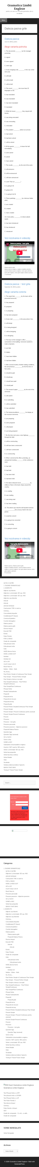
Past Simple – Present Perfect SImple (15, 676)
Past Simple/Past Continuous (12, 686)
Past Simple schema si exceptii (13, 679)
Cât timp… (7, 611)
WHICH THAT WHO (10, 767)
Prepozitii (6, 694)
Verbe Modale (8, 757)
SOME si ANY (8, 742)
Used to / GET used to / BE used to (14, 747)
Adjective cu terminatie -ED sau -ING (15, 593)
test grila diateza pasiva (25, 569)
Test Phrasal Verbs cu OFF (12, 1093)
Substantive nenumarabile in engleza (14, 744)
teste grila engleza (9, 272)
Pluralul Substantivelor (10, 691)
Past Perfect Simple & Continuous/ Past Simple (18, 674)
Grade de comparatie (10, 641)
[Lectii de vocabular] (19, 841)
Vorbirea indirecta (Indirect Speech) (14, 765)
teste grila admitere (27, 271)
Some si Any (7, 739)
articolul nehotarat (9, 606)
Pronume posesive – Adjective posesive (15, 727)
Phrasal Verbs (8, 689)
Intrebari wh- (7, 659)
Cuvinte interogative (9, 621)
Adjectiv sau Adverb (9, 590)
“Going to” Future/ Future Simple (13, 770)
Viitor (5, 760)
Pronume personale (9, 724)
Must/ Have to (8, 666)
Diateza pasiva (12, 39)
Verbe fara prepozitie (10, 752)
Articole (6, 600)
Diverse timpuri (8, 628)
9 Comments (8, 572)
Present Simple (8, 709)
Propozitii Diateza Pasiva (11, 729)
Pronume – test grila (10, 722)
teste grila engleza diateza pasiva (23, 272)
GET (5, 1110)
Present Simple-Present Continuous (14, 714)
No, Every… (7, 671)
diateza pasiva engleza (11, 269)
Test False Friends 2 (10, 1100)
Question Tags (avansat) (11, 734)
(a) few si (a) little (9, 583)
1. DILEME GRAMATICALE (12, 585)
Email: (13, 804)
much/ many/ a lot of (10, 664)
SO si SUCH (7, 737)
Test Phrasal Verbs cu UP (11, 1098)
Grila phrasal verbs (9, 643)
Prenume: (13, 801)
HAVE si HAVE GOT (10, 654)
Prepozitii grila (8, 704)
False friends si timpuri (10, 1108)
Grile (5, 649)
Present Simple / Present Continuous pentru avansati (19, 711)
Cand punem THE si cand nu (12, 608)
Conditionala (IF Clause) (11, 616)
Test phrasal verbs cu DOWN (12, 1095)
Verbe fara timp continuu (11, 755)
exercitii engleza (13, 569)
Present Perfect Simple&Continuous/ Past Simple (18, 706)
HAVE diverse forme (10, 651)
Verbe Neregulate (9, 1133)
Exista (5, 633)
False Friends (8, 636)
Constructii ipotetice (9, 618)
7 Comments (8, 274)
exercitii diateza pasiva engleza (13, 271)
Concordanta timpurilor (10, 613)
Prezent (6, 717)
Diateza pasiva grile (10, 267)
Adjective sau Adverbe (10, 598)
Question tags (8, 732)
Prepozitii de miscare (10, 699)
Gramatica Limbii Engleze (19, 7)
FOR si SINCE (8, 638)
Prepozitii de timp (9, 701)
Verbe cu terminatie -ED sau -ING (14, 749)
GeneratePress (19, 1164)
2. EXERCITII (8, 588)
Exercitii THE (7, 631)
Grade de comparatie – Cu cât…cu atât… (16, 1113)
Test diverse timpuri (9, 1103)
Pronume (6, 719)
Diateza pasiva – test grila (17, 284)
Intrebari (6, 656)
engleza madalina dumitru (24, 269)
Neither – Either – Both (10, 669)
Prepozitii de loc (8, 696)
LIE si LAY (7, 661)
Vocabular (7, 762)
